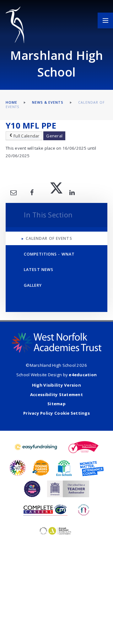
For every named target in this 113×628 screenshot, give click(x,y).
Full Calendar (26, 136)
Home (11, 102)
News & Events (48, 102)
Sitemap (56, 403)
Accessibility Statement (56, 394)
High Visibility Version (56, 385)
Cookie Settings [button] (72, 413)
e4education (83, 374)
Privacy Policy (38, 413)
